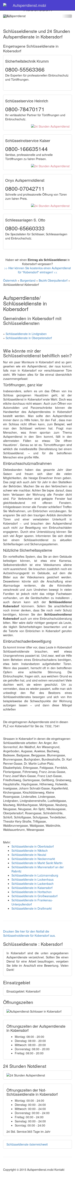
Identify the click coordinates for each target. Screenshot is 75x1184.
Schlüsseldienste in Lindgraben (26, 334)
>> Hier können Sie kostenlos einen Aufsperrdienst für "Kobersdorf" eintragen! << (37, 270)
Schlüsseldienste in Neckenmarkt (33, 859)
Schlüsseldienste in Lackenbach (32, 883)
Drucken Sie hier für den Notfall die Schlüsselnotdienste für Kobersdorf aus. (29, 933)
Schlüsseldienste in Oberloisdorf (32, 846)
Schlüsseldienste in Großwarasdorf (34, 896)
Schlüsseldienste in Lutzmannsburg (34, 875)
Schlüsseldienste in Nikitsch (29, 850)
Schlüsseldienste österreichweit (27, 1144)
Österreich (10, 280)
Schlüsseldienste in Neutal (28, 855)
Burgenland (27, 280)
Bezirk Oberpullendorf (53, 280)
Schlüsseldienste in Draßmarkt (31, 908)
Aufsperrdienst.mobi (29, 5)
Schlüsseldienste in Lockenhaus (32, 879)
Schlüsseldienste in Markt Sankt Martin (36, 863)
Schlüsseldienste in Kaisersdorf (31, 888)
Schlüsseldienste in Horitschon (31, 892)
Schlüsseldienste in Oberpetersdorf (29, 338)
